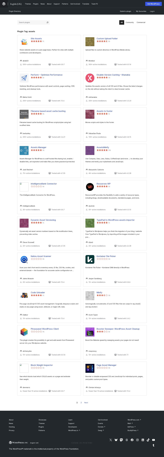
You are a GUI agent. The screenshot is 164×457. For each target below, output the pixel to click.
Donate (101, 427)
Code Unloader (38, 292)
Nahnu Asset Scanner (41, 256)
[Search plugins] (47, 22)
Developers (72, 427)
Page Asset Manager (106, 365)
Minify (99, 292)
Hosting (12, 427)
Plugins (41, 427)
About (11, 420)
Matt (130, 423)
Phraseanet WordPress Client (45, 329)
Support (71, 423)
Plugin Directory (15, 11)
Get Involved (103, 420)
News (11, 423)
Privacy (11, 430)
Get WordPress (153, 4)
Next (86, 403)
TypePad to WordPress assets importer (116, 220)
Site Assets (36, 38)
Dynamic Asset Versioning (43, 220)
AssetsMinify (103, 147)
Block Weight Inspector (42, 365)
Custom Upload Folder (107, 38)
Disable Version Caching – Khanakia (113, 75)
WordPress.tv (74, 430)
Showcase (42, 420)
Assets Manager (38, 147)
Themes (42, 423)
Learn (70, 420)
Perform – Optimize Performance (46, 75)
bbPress (132, 427)
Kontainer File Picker (106, 256)
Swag (101, 430)
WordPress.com (134, 420)
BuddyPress (133, 430)
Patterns (42, 430)
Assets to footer (105, 111)
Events (100, 423)
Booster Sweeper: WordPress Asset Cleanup (118, 329)
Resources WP (104, 184)
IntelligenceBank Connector (44, 184)
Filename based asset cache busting (48, 111)
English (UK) (34, 443)
